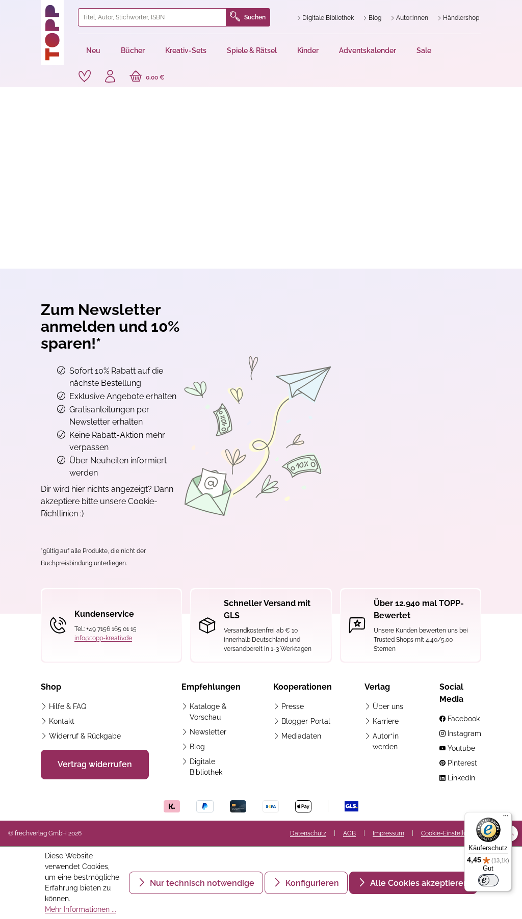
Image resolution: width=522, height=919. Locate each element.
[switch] (488, 880)
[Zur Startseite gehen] (55, 32)
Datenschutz (308, 833)
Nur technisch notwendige (201, 883)
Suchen (255, 17)
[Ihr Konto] (110, 77)
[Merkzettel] (84, 76)
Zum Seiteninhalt (42, 10)
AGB (349, 833)
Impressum (388, 833)
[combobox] (152, 17)
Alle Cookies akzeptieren (418, 883)
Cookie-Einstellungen (451, 833)
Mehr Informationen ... (80, 909)
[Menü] (506, 818)
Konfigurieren (311, 883)
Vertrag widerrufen (95, 764)
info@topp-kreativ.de (103, 638)
